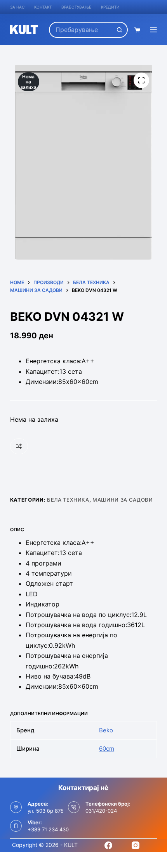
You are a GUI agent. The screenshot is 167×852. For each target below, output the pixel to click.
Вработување (76, 7)
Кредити (110, 7)
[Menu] (153, 29)
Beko (106, 730)
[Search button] (120, 30)
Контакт (43, 7)
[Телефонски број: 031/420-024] (74, 807)
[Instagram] (135, 845)
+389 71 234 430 (48, 829)
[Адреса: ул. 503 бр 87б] (16, 807)
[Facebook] (108, 845)
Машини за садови (122, 500)
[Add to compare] (19, 446)
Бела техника (68, 500)
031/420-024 (101, 811)
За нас (17, 7)
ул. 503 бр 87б (46, 811)
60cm (106, 748)
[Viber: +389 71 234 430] (16, 826)
